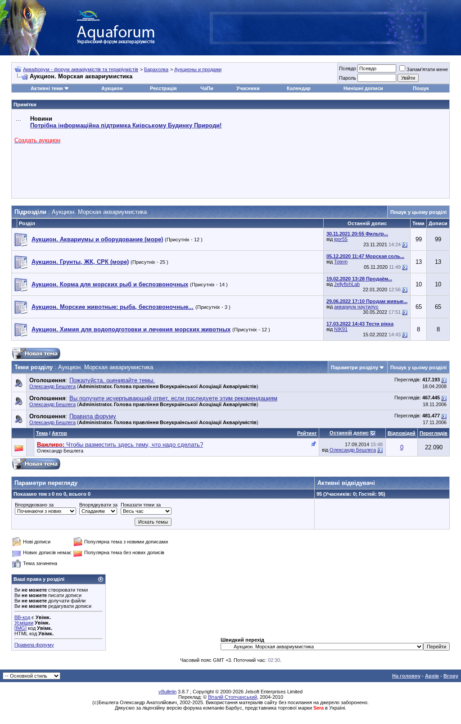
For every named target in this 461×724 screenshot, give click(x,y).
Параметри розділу (354, 367)
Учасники (248, 88)
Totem (341, 261)
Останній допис (349, 432)
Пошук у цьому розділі (418, 212)
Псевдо (347, 68)
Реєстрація (163, 88)
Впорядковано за (34, 504)
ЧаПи (206, 88)
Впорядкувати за (98, 504)
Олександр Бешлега (52, 386)
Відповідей (402, 433)
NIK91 (341, 329)
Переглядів (433, 433)
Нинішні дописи (363, 88)
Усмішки (23, 622)
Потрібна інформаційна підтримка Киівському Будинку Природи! (125, 125)
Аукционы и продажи (197, 69)
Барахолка (156, 69)
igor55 (341, 239)
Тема (42, 433)
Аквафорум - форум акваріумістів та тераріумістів (80, 69)
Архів (432, 676)
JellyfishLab (347, 284)
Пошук (421, 88)
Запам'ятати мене (427, 69)
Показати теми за (141, 504)
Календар (299, 88)
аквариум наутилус (356, 306)
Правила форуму (34, 644)
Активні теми (47, 88)
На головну (406, 676)
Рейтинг (307, 433)
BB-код (22, 617)
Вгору (450, 676)
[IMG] (20, 628)
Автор (59, 433)
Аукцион (112, 88)
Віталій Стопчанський (232, 697)
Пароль (347, 78)
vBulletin (167, 691)
